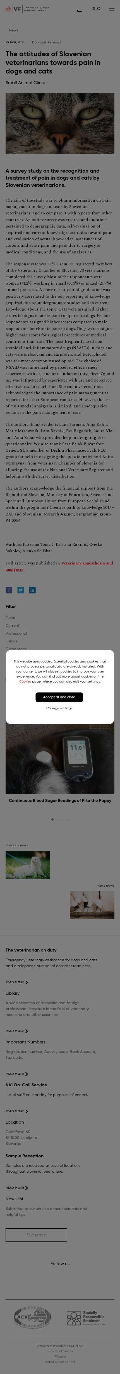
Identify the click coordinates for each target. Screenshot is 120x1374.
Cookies (25, 681)
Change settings (59, 708)
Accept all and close (59, 697)
